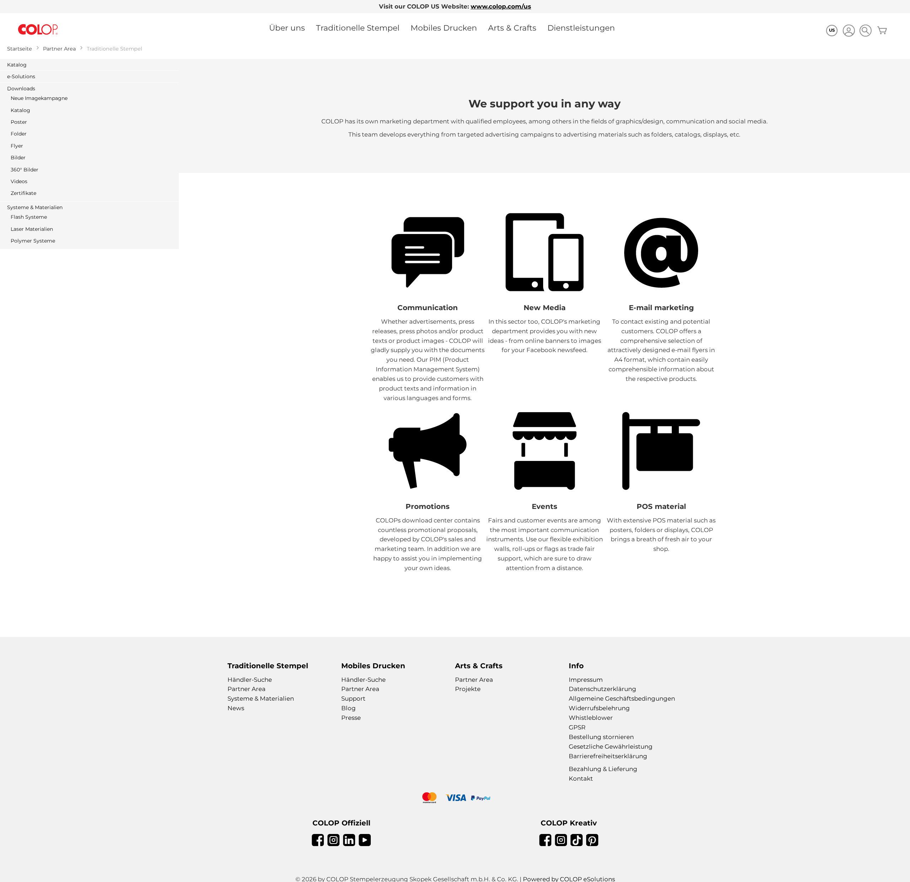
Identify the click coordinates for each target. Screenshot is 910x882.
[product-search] (865, 30)
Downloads (21, 88)
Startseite (19, 49)
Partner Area (59, 49)
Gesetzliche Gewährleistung (611, 746)
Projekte (468, 688)
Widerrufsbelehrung (599, 708)
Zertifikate (23, 193)
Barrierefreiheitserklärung (608, 756)
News (236, 708)
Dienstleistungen (581, 27)
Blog (348, 708)
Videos (19, 181)
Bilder (18, 157)
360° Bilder (24, 169)
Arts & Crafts (512, 27)
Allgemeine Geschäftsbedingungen (622, 698)
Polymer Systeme (33, 241)
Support (353, 698)
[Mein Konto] (848, 31)
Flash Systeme (29, 217)
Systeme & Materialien (35, 207)
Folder (19, 134)
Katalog (17, 65)
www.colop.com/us (501, 6)
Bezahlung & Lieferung (603, 768)
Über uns (287, 27)
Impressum (586, 679)
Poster (19, 122)
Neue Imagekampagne (39, 98)
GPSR (577, 727)
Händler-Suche (250, 679)
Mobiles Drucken (444, 27)
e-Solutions (21, 76)
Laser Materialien (32, 229)
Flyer (17, 146)
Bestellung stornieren (601, 736)
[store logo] (38, 30)
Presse (351, 717)
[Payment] (455, 799)
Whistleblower (591, 717)
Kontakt (581, 778)
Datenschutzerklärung (602, 688)
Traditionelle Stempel (358, 27)
